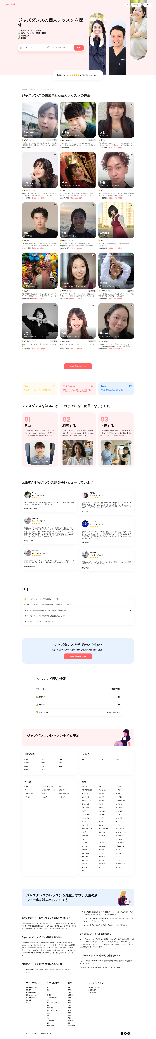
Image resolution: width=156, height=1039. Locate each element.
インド (118, 793)
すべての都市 (71, 1025)
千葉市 (61, 759)
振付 (60, 786)
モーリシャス (103, 863)
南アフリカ (119, 867)
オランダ (101, 800)
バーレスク (62, 797)
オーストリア (85, 804)
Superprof (24, 89)
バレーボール (50, 1020)
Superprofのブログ (94, 987)
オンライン (44, 770)
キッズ (101, 759)
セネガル (84, 821)
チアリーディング (64, 793)
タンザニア (102, 821)
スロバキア (119, 818)
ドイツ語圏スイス (87, 828)
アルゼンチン (103, 790)
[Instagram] (128, 1033)
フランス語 (50, 1008)
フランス (101, 842)
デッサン (49, 1018)
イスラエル (85, 793)
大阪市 (43, 762)
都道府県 (28, 1000)
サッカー (49, 1013)
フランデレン (120, 842)
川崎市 (61, 762)
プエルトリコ (120, 846)
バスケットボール (52, 997)
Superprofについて (32, 987)
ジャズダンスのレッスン (47, 89)
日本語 (49, 995)
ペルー (118, 849)
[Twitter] (125, 1033)
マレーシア (85, 860)
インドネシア (85, 797)
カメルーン (119, 804)
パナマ (84, 839)
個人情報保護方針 (31, 992)
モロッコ (84, 863)
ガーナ (101, 807)
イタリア (101, 793)
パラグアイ (102, 839)
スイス (118, 814)
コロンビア (119, 811)
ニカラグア (102, 832)
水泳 (48, 990)
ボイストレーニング (52, 1010)
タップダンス (45, 797)
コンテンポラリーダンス (48, 790)
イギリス (118, 790)
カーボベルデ (85, 807)
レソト (101, 867)
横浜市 (61, 766)
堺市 (69, 1023)
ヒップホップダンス (47, 786)
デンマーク (85, 825)
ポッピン (44, 793)
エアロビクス (28, 797)
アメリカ (118, 786)
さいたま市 (71, 1010)
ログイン (148, 5)
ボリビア (118, 853)
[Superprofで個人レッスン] (9, 4)
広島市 (69, 1013)
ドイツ (118, 825)
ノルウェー (85, 835)
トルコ (101, 825)
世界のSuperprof (31, 995)
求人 (27, 1002)
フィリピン (119, 839)
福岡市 (69, 1000)
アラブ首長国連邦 (87, 790)
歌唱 (48, 1015)
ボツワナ (101, 853)
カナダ (101, 804)
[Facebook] (122, 1033)
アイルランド (103, 786)
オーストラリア (120, 800)
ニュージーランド (121, 832)
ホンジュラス (85, 853)
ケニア (84, 811)
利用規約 (28, 990)
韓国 (83, 870)
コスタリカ (102, 811)
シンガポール (85, 814)
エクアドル (119, 797)
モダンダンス (62, 790)
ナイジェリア (120, 828)
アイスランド (85, 786)
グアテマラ (119, 807)
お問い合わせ (92, 992)
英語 (48, 1005)
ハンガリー (102, 835)
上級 (117, 759)
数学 (48, 1000)
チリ (117, 821)
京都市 (26, 759)
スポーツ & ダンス (34, 89)
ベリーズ (84, 849)
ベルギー (101, 849)
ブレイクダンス (28, 793)
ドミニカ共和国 (103, 828)
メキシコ (101, 860)
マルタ (118, 856)
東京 (42, 766)
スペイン (101, 818)
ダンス (26, 786)
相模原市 (26, 770)
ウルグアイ (102, 797)
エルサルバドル (86, 800)
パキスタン (119, 835)
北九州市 (70, 1020)
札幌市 (26, 766)
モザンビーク (120, 860)
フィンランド (85, 842)
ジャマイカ (102, 814)
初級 (83, 759)
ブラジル (84, 846)
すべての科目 (50, 1025)
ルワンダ (84, 867)
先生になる (136, 5)
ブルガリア (102, 846)
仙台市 (43, 759)
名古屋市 (26, 762)
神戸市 (69, 1002)
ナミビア (84, 832)
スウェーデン (85, 818)
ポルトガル (85, 856)
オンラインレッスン (31, 997)
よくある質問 (92, 990)
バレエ (26, 790)
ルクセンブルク (120, 863)
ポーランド (102, 856)
